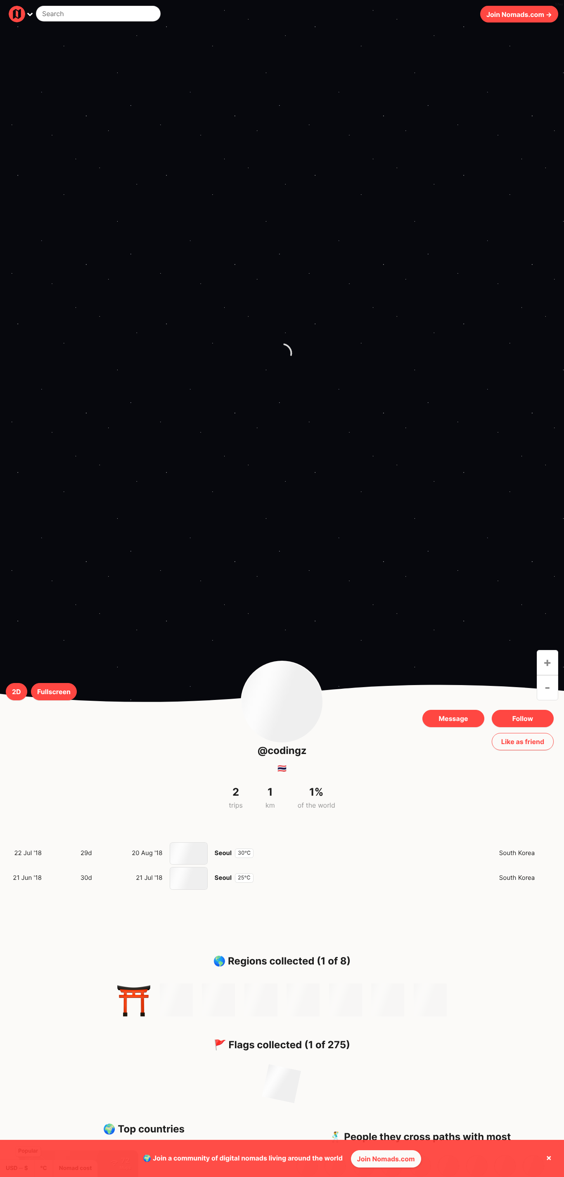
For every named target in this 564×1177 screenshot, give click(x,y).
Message (453, 718)
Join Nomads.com (386, 1159)
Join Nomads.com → (519, 14)
